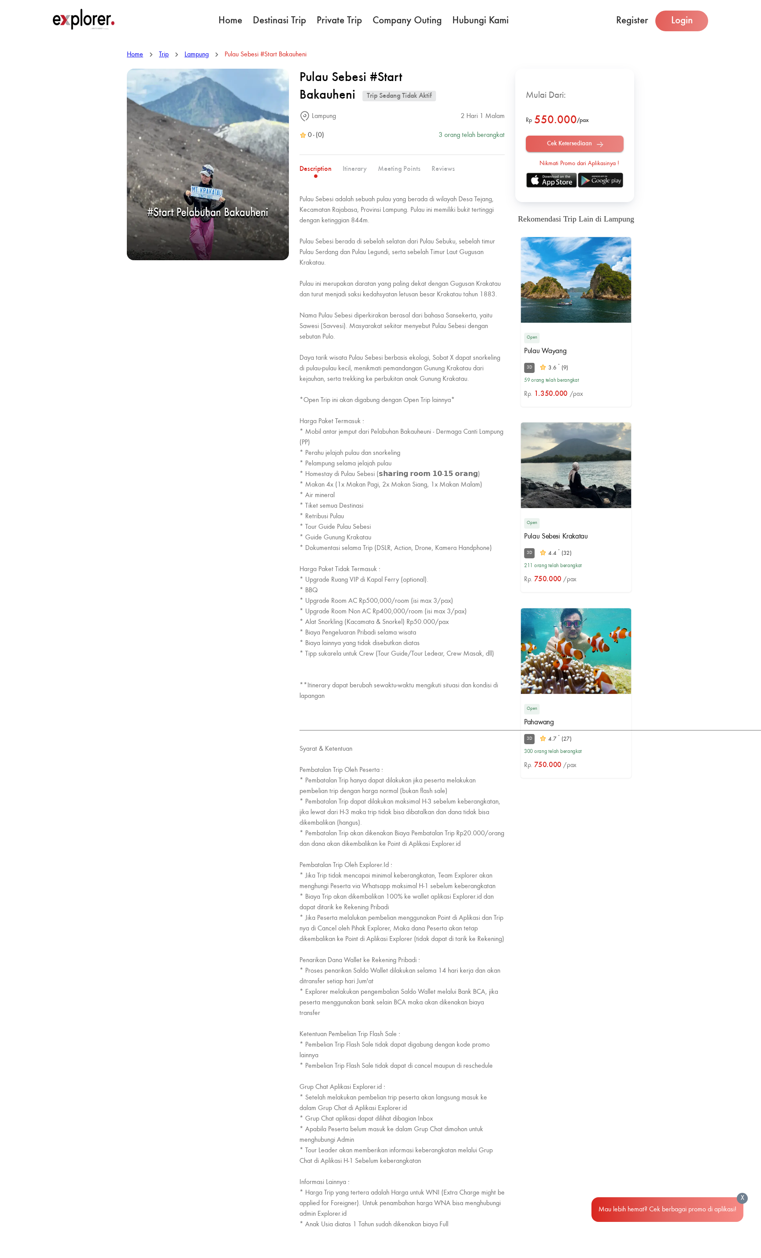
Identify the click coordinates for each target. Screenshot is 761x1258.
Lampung (197, 54)
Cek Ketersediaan (569, 143)
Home (230, 20)
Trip (164, 54)
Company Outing (407, 20)
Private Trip (339, 20)
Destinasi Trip (279, 20)
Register (632, 20)
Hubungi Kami (480, 20)
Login (682, 20)
